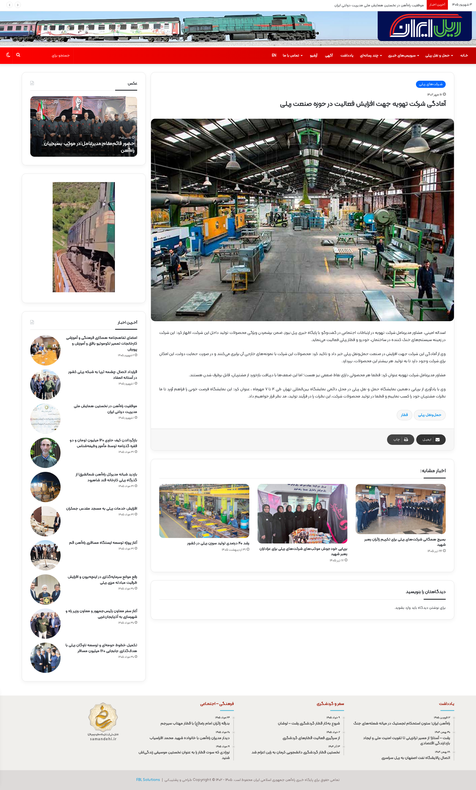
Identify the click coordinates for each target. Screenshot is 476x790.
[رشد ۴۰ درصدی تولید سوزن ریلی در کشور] (204, 511)
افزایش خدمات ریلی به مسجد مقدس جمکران (101, 509)
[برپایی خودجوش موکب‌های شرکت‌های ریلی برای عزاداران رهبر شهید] (303, 514)
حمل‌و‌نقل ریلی (429, 415)
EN (274, 55)
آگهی (329, 55)
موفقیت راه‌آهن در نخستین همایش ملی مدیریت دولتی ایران (379, 5)
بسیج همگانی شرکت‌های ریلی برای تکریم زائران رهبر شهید (405, 542)
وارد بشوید (403, 608)
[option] (83, 126)
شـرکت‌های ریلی (431, 84)
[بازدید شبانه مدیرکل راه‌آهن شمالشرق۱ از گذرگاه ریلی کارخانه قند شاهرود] (45, 487)
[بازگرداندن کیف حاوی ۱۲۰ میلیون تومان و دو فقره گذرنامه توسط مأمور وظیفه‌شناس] (45, 453)
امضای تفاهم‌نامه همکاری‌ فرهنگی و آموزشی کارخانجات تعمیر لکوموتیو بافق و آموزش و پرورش (101, 343)
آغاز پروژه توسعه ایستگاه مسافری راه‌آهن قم (103, 543)
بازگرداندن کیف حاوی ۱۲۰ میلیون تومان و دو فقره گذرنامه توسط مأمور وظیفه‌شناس (103, 443)
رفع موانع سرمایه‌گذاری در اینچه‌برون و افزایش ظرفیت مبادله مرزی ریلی (102, 580)
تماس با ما (291, 55)
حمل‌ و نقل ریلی (437, 55)
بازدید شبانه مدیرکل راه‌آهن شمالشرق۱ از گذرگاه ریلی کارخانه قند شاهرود (106, 477)
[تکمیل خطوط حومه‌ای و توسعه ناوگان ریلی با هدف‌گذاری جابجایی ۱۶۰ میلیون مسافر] (45, 658)
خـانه (464, 55)
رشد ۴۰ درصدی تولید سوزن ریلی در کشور (218, 543)
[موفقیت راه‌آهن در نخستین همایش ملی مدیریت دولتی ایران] (45, 419)
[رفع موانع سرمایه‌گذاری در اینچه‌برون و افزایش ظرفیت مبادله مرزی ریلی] (45, 589)
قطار (404, 415)
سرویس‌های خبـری (402, 55)
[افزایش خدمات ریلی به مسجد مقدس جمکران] (45, 521)
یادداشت (346, 55)
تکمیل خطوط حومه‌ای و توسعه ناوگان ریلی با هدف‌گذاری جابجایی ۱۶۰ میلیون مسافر (101, 648)
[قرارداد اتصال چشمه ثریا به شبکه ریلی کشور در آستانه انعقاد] (45, 384)
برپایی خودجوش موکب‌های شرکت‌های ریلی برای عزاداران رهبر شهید (303, 551)
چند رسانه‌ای (369, 55)
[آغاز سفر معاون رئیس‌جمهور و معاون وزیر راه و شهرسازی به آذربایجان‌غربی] (45, 623)
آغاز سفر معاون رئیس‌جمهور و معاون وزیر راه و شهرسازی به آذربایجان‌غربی (101, 614)
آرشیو (313, 55)
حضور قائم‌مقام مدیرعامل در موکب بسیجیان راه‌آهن (89, 147)
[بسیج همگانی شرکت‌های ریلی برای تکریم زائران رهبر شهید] (401, 509)
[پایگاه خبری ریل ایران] (425, 29)
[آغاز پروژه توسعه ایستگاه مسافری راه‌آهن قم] (45, 555)
